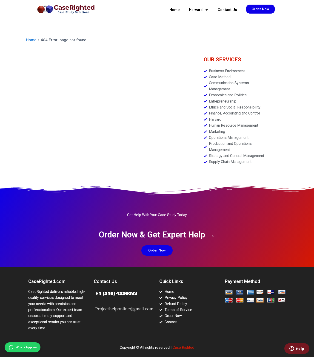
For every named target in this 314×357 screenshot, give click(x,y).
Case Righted (183, 347)
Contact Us (227, 10)
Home (174, 10)
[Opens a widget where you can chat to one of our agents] (296, 349)
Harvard (196, 10)
